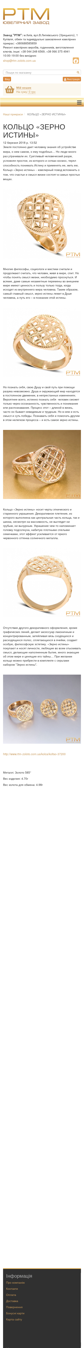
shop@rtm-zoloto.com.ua (19, 60)
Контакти (12, 1288)
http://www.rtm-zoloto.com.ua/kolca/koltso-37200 (34, 754)
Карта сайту (14, 1319)
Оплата (11, 1295)
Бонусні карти (15, 1313)
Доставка (12, 1301)
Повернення (14, 1307)
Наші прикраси (13, 114)
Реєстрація (73, 79)
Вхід (7, 79)
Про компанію (15, 1282)
